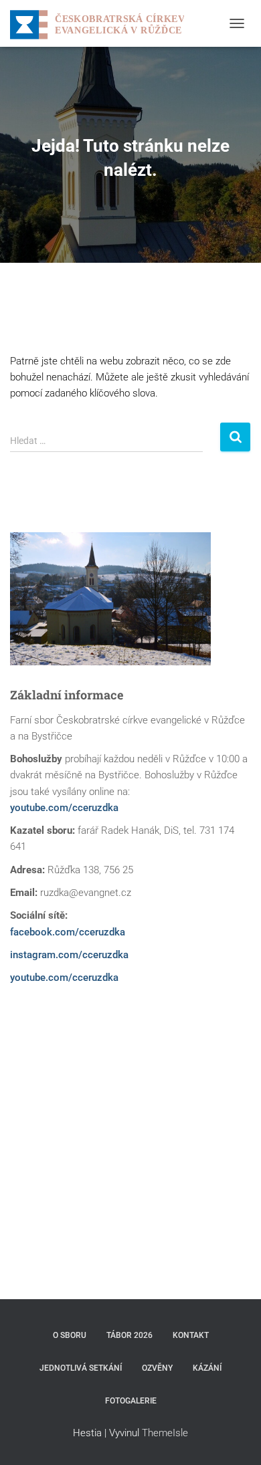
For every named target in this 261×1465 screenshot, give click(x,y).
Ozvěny (157, 1368)
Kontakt (191, 1335)
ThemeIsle (165, 1433)
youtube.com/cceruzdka (64, 808)
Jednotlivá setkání (80, 1368)
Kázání (207, 1368)
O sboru (69, 1335)
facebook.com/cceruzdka (67, 932)
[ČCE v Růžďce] (102, 23)
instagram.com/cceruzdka (69, 955)
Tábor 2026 (129, 1335)
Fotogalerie (131, 1400)
